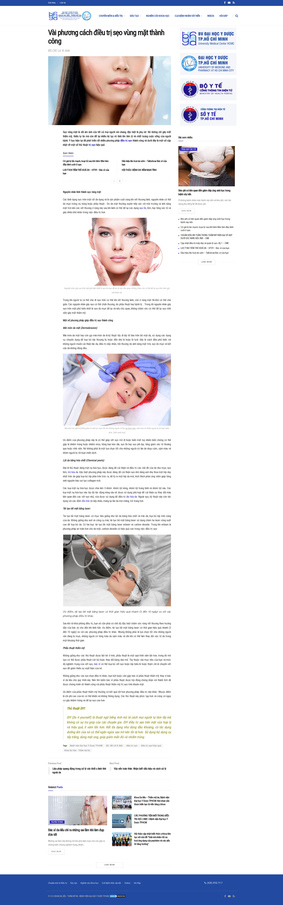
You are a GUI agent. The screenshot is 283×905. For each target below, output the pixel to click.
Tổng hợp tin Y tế (188, 149)
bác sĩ (97, 664)
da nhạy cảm (130, 428)
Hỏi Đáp (223, 15)
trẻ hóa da (73, 472)
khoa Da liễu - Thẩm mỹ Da (77, 750)
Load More (109, 865)
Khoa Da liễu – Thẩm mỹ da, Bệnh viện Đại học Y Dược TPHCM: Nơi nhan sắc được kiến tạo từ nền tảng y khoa (152, 801)
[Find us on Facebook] (225, 896)
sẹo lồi (142, 208)
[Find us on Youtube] (229, 896)
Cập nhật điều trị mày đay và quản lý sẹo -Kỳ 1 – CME (205, 243)
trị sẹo (92, 144)
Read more (58, 851)
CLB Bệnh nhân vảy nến (187, 15)
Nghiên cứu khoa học (158, 15)
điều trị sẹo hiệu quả (151, 746)
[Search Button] (236, 16)
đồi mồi (85, 501)
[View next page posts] (119, 181)
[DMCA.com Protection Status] (117, 896)
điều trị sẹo (126, 140)
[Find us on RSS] (234, 896)
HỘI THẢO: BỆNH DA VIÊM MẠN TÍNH (139, 169)
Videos (210, 15)
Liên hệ (63, 3)
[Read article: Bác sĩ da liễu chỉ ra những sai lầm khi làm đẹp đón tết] (77, 810)
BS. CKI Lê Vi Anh (114, 746)
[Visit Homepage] (70, 16)
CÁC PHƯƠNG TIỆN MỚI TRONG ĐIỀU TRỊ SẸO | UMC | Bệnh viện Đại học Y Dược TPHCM (151, 819)
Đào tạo (134, 15)
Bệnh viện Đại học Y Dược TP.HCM (86, 746)
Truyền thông (57, 822)
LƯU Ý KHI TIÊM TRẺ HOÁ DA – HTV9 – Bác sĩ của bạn (205, 248)
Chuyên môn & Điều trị (111, 15)
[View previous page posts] (114, 181)
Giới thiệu (52, 3)
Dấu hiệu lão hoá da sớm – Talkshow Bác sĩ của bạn (205, 253)
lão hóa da (131, 496)
